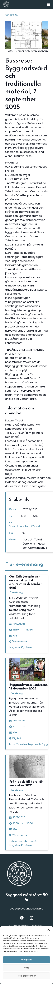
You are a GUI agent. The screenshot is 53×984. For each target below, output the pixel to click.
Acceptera (26, 959)
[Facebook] (22, 918)
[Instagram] (31, 918)
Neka (26, 967)
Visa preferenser (27, 975)
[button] (48, 929)
